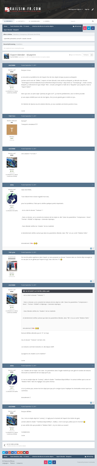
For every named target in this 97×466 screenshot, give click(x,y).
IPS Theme (5, 461)
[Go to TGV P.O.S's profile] (12, 129)
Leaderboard (35, 21)
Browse (9, 21)
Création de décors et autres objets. (40, 57)
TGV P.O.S (12, 116)
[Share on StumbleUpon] (21, 452)
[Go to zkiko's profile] (12, 198)
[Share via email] (24, 452)
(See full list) (37, 34)
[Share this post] (92, 65)
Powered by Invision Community (86, 462)
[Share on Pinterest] (27, 452)
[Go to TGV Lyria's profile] (12, 266)
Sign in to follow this (75, 55)
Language (5, 463)
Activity (21, 21)
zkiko (12, 185)
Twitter (89, 28)
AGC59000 (15, 57)
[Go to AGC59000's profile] (6, 56)
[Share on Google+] (9, 452)
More (47, 21)
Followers (86, 55)
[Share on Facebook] (6, 452)
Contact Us (19, 463)
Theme (12, 463)
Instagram (85, 28)
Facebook (93, 28)
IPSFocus (12, 461)
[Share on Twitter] (3, 452)
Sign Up (87, 9)
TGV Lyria (12, 252)
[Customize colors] (92, 9)
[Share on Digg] (12, 452)
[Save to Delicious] (15, 452)
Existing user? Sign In (75, 9)
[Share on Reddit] (18, 452)
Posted (28, 65)
